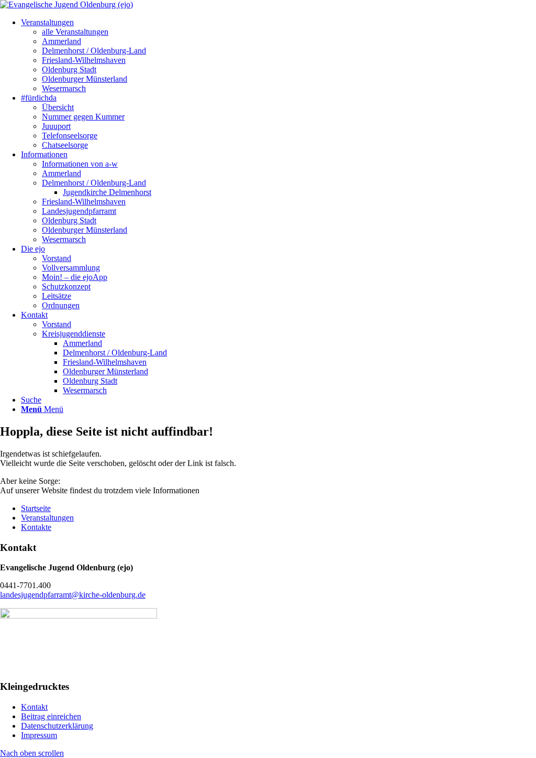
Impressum (39, 735)
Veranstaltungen (47, 517)
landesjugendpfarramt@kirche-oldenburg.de (73, 594)
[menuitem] (47, 22)
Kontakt (34, 706)
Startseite (36, 508)
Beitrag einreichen (51, 716)
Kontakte (36, 527)
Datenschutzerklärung (57, 725)
